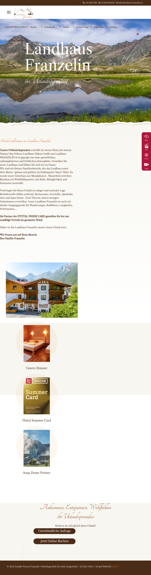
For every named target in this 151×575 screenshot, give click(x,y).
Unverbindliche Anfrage (54, 531)
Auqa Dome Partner (36, 473)
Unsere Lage (82, 27)
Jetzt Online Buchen (54, 541)
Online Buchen (16, 40)
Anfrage (113, 27)
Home (33, 27)
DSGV (116, 566)
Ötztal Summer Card (36, 420)
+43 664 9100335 (108, 3)
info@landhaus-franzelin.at (131, 3)
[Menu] (9, 12)
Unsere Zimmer (36, 368)
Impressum (99, 27)
